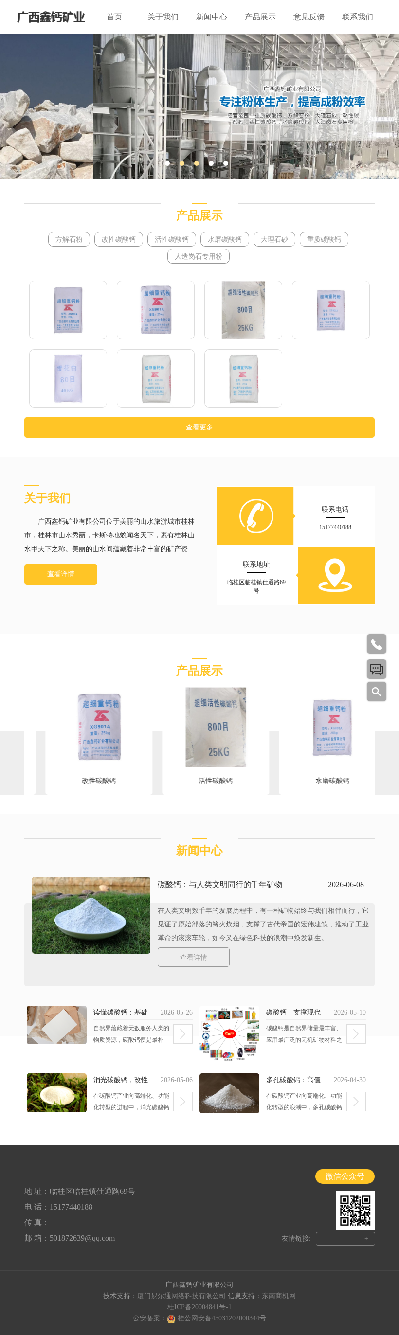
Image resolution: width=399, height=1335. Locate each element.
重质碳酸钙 (324, 239)
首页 (114, 17)
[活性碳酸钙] (243, 310)
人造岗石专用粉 (198, 256)
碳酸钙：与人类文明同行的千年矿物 (220, 884)
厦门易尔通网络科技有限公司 (181, 1295)
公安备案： (150, 1318)
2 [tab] (182, 163)
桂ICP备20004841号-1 (199, 1307)
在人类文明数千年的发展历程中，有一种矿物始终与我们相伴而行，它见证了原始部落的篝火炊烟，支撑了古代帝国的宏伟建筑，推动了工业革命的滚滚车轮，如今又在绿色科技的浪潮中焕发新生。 (263, 924)
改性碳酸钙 (119, 239)
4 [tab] (211, 163)
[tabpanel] (199, 106)
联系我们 (357, 17)
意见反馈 (309, 17)
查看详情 (60, 574)
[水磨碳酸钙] (331, 310)
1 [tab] (167, 163)
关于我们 (163, 17)
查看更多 (199, 427)
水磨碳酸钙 (225, 239)
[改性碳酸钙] (156, 310)
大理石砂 (274, 239)
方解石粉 (69, 239)
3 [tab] (196, 163)
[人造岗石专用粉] (243, 378)
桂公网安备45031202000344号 (222, 1318)
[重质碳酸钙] (156, 378)
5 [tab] (225, 163)
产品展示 (260, 17)
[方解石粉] (68, 310)
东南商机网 (279, 1295)
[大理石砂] (68, 378)
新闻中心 (211, 17)
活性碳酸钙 (172, 239)
